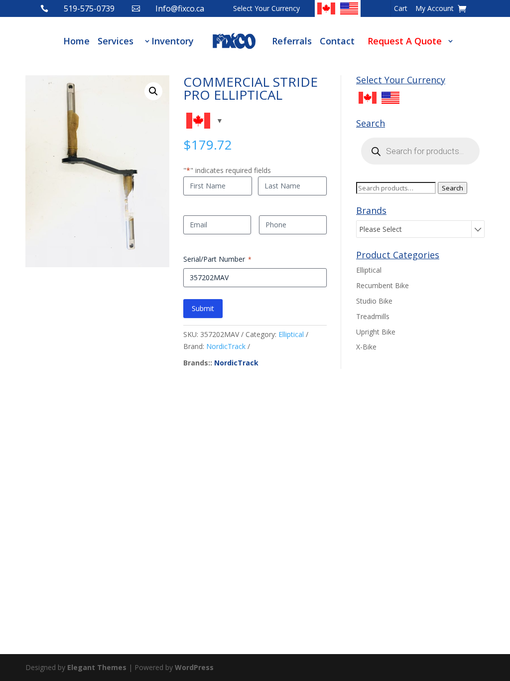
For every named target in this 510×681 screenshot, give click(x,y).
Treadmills (372, 316)
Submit (203, 308)
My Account (434, 9)
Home (76, 41)
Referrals (292, 41)
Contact (337, 41)
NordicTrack (226, 346)
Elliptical (291, 334)
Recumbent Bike (382, 285)
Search (452, 187)
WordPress (194, 667)
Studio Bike (374, 301)
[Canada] (326, 8)
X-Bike (366, 346)
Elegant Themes (97, 667)
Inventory (172, 41)
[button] (153, 91)
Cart (400, 9)
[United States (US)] (349, 8)
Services (115, 41)
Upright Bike (375, 332)
